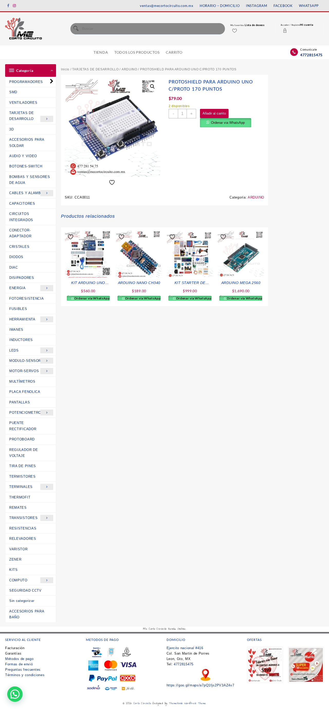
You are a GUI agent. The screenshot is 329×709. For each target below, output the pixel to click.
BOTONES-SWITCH (25, 166)
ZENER (15, 559)
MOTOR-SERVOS (24, 371)
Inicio (65, 69)
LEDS (14, 350)
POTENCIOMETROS (26, 412)
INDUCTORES (21, 340)
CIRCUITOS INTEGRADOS (21, 217)
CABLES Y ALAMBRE (27, 193)
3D (11, 129)
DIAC (13, 267)
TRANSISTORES (23, 518)
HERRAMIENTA (22, 319)
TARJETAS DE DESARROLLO (21, 116)
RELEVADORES (22, 539)
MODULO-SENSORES (27, 361)
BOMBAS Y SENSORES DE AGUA (29, 180)
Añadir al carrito (214, 113)
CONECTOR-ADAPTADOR (20, 233)
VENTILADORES (23, 103)
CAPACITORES (22, 203)
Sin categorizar (21, 601)
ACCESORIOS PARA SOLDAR (26, 142)
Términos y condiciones (24, 675)
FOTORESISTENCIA (26, 298)
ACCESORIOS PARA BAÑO (26, 614)
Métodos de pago (19, 659)
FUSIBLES (18, 309)
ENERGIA (17, 288)
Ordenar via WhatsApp (228, 123)
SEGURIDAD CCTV (25, 590)
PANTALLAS (19, 402)
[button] (152, 86)
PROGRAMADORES (26, 82)
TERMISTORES (22, 476)
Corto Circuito (142, 703)
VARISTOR (18, 549)
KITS (13, 570)
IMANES (16, 330)
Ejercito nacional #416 (185, 648)
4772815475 (311, 55)
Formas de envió (19, 664)
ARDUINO (129, 69)
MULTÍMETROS (22, 381)
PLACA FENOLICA (24, 392)
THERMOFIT (19, 497)
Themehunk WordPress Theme (187, 703)
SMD (13, 92)
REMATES (18, 507)
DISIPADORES (21, 278)
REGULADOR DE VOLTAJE (23, 453)
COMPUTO (18, 580)
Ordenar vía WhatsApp (92, 298)
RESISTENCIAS (22, 528)
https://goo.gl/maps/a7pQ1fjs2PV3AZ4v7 (200, 685)
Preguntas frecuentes (23, 670)
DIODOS (16, 257)
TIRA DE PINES (22, 466)
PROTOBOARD (22, 439)
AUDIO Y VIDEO (23, 156)
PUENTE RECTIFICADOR (22, 426)
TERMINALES (21, 487)
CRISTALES (19, 247)
